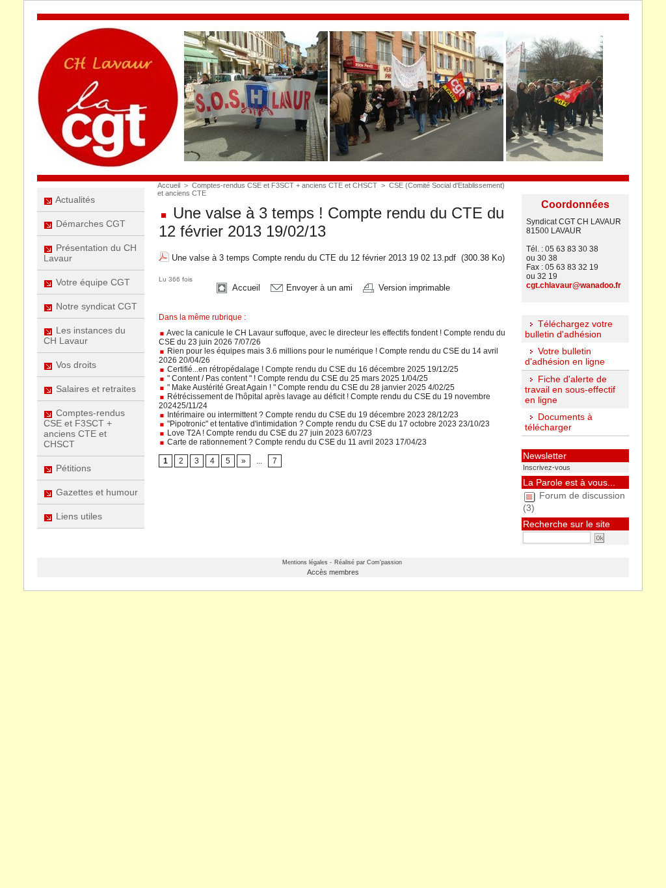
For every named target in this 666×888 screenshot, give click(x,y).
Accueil (168, 185)
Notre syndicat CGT (95, 306)
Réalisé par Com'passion (368, 562)
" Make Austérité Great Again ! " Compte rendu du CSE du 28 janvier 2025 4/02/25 (310, 387)
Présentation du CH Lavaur (90, 252)
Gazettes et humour (95, 492)
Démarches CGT (89, 223)
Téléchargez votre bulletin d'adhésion (569, 329)
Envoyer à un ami (318, 288)
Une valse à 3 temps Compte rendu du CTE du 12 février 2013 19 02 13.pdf (314, 258)
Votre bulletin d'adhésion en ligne (565, 356)
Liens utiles (77, 516)
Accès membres (333, 572)
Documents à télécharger (559, 421)
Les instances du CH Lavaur (85, 335)
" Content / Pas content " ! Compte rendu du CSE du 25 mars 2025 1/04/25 (296, 378)
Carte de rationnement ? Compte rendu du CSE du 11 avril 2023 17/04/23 (296, 442)
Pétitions (72, 468)
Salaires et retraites (94, 389)
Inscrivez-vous (546, 467)
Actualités (74, 199)
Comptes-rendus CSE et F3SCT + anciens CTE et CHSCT (84, 428)
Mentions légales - (307, 562)
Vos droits (74, 364)
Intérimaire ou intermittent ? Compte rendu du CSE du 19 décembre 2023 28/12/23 (312, 414)
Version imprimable (413, 288)
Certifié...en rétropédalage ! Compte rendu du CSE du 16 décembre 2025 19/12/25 (312, 369)
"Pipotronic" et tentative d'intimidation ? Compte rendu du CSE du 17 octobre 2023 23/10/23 (327, 423)
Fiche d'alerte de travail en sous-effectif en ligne (570, 389)
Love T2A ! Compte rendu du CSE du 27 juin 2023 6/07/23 (268, 432)
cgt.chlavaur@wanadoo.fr (573, 285)
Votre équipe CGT (91, 282)
